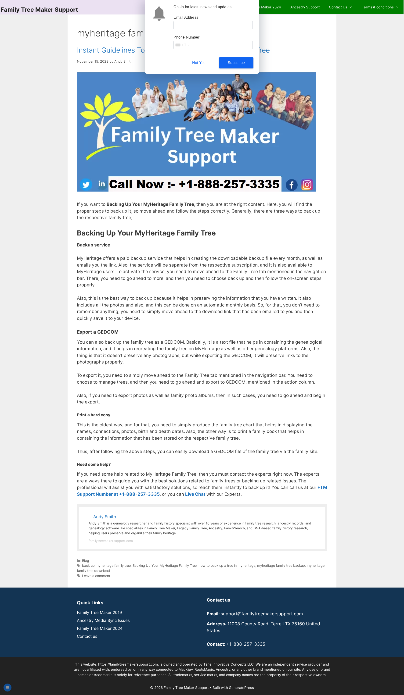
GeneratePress (241, 687)
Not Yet (198, 63)
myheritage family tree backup (281, 565)
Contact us (87, 636)
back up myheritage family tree (106, 565)
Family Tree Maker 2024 (261, 7)
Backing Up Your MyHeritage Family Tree (165, 565)
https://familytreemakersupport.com (128, 664)
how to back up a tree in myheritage (226, 565)
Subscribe (236, 63)
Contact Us (338, 7)
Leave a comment (96, 576)
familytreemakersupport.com (111, 541)
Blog (85, 561)
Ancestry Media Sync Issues (103, 620)
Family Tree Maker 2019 (99, 612)
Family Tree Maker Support (39, 9)
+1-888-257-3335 (245, 644)
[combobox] (182, 45)
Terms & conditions (378, 7)
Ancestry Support (305, 7)
